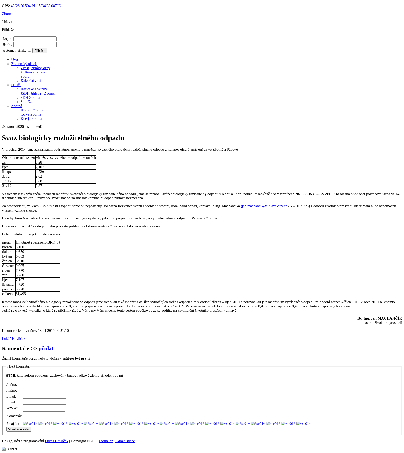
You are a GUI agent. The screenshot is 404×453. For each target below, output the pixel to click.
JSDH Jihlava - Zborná (38, 93)
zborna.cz (106, 441)
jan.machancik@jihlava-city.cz (264, 206)
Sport (25, 76)
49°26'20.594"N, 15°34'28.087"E (36, 6)
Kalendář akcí (31, 81)
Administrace (125, 441)
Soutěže (26, 102)
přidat (46, 348)
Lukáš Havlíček (13, 338)
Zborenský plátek (24, 64)
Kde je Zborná (31, 119)
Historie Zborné (32, 110)
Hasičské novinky (34, 89)
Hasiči (16, 85)
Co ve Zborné (31, 114)
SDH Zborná (30, 97)
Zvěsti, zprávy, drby (35, 68)
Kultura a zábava (33, 72)
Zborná (7, 14)
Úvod (15, 60)
